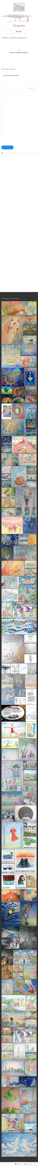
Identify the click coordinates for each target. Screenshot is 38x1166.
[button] (13, 308)
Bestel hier (7, 147)
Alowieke (19, 25)
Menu (20, 31)
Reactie (31, 88)
